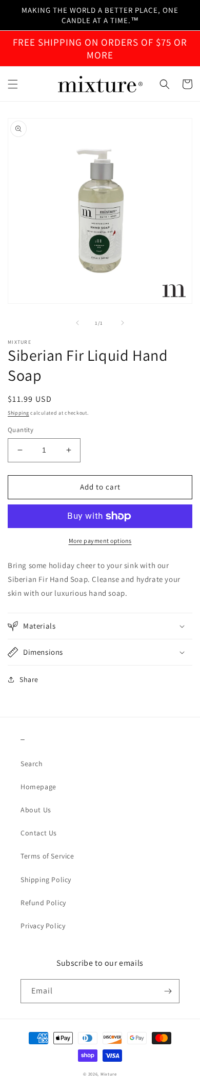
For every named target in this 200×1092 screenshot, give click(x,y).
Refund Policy (43, 902)
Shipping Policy (46, 879)
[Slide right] (122, 322)
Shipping (18, 413)
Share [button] (28, 679)
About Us (36, 809)
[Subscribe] (167, 991)
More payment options (100, 540)
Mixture (109, 1074)
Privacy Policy (43, 925)
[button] (13, 84)
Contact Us (39, 832)
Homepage (38, 786)
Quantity (20, 429)
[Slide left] (77, 322)
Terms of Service (47, 856)
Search (32, 763)
